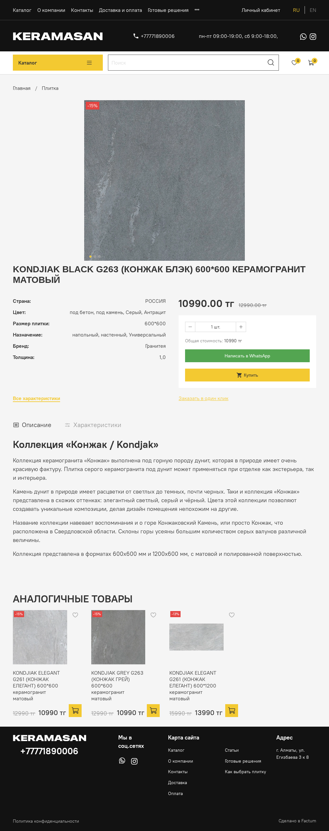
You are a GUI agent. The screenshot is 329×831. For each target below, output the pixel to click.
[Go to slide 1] (91, 257)
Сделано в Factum (297, 821)
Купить (251, 375)
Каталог (22, 10)
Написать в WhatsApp (247, 355)
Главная (22, 88)
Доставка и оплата (120, 10)
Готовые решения (168, 10)
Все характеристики (36, 398)
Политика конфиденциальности (46, 821)
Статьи (232, 750)
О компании (51, 10)
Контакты (82, 10)
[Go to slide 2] (95, 257)
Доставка (177, 782)
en (313, 10)
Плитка (50, 88)
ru (296, 10)
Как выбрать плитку (245, 771)
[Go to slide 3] (100, 257)
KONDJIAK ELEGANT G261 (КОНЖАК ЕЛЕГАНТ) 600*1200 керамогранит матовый (192, 685)
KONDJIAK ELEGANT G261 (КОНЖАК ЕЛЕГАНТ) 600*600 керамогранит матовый (36, 685)
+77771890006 (158, 36)
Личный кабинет (261, 10)
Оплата (175, 793)
